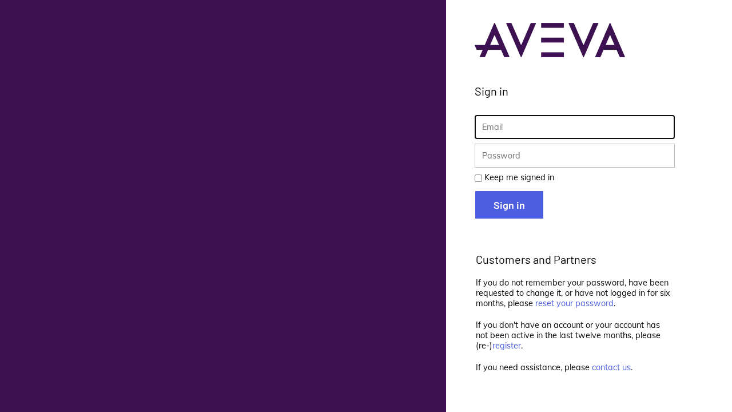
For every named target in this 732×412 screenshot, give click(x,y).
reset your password (574, 303)
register (506, 345)
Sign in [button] (509, 205)
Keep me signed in (519, 177)
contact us (611, 367)
